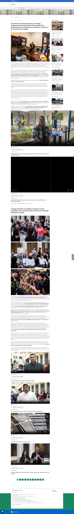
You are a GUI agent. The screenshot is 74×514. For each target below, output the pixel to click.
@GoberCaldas (24, 502)
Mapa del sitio (18, 504)
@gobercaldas (40, 502)
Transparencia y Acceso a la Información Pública (22, 8)
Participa (43, 8)
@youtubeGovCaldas (32, 502)
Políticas (13, 504)
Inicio (14, 8)
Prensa (59, 8)
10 (40, 479)
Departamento (48, 8)
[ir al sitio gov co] (14, 1)
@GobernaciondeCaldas (17, 502)
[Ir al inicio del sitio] (15, 4)
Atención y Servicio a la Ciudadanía (34, 8)
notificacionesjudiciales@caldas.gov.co (30, 501)
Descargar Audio (14, 151)
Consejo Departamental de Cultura (23, 203)
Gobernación (54, 8)
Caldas (15, 203)
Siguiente (43, 479)
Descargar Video (14, 147)
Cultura (31, 203)
